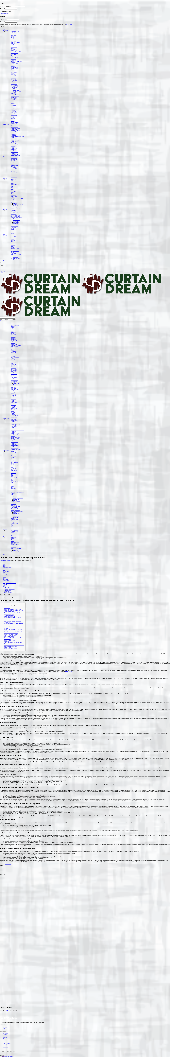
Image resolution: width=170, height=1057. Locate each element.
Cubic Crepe (13, 45)
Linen (4, 1038)
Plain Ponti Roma (14, 86)
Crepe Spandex (14, 44)
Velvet (12, 175)
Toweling (13, 118)
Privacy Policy (6, 1044)
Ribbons (12, 193)
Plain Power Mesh (14, 85)
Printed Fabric (6, 1034)
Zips (11, 202)
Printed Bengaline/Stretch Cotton (17, 136)
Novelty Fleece (14, 166)
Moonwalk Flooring (15, 226)
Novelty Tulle (16, 90)
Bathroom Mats (14, 243)
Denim (12, 48)
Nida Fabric (13, 74)
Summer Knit (13, 113)
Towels (12, 259)
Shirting (12, 107)
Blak (3, 594)
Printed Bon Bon (14, 127)
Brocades (13, 142)
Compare (2, 1056)
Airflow (12, 34)
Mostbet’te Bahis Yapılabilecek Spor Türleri (13, 612)
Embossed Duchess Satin (16, 51)
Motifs (12, 189)
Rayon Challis (14, 133)
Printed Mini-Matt (14, 152)
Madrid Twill (13, 71)
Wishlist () (2, 272)
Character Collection (15, 248)
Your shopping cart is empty (6, 262)
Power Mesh (13, 131)
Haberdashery (5, 1036)
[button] (2, 1054)
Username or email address (6, 6)
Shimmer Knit (14, 106)
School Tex (13, 99)
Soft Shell (13, 171)
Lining (12, 69)
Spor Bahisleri (7, 608)
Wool (12, 201)
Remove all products (8, 1056)
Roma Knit (13, 170)
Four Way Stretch (14, 57)
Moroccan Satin (14, 72)
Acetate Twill (13, 32)
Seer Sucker (13, 105)
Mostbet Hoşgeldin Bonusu (9, 625)
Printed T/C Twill (14, 148)
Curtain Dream (6, 560)
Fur (11, 161)
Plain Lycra (13, 82)
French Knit (13, 59)
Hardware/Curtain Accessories (17, 217)
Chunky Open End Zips (18, 204)
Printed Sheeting (14, 229)
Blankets (12, 246)
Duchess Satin (14, 50)
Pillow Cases (13, 253)
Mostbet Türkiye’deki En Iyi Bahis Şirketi (12, 609)
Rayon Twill (13, 94)
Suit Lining (13, 146)
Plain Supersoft (14, 87)
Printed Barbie (14, 135)
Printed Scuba (13, 138)
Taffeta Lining (14, 115)
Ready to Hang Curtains (16, 254)
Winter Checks (14, 177)
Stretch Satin (13, 111)
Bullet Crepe (13, 38)
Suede (12, 173)
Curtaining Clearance (15, 216)
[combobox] (18, 317)
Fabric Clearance (14, 53)
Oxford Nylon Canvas (15, 212)
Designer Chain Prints (15, 143)
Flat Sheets (15, 257)
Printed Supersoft (14, 141)
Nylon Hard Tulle (17, 91)
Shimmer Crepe (14, 102)
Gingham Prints (14, 125)
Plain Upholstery (14, 236)
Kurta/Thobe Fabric (15, 63)
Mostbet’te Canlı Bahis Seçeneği (10, 648)
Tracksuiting (13, 174)
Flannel (12, 56)
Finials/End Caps (16, 220)
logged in (7, 1010)
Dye (11, 185)
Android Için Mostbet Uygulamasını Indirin (13, 642)
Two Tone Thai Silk (15, 122)
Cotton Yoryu (13, 43)
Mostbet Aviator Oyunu (9, 614)
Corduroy (13, 160)
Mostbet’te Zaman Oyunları (9, 640)
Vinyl (12, 241)
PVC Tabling (13, 227)
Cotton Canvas (14, 211)
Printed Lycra (13, 149)
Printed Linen (13, 137)
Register (2, 26)
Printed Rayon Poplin (15, 155)
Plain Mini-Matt (14, 84)
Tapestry (12, 239)
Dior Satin (13, 49)
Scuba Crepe (13, 100)
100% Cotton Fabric (15, 31)
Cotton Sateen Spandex (15, 42)
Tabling (12, 228)
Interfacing (13, 62)
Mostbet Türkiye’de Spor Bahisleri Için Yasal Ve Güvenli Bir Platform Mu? (14, 611)
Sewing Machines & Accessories (17, 198)
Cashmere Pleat (14, 159)
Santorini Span (14, 97)
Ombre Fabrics (14, 76)
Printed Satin (13, 153)
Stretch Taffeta (14, 112)
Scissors (12, 197)
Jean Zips (15, 206)
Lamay (12, 65)
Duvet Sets (13, 249)
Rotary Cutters (14, 196)
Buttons (12, 181)
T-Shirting (13, 121)
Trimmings (13, 199)
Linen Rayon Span (15, 67)
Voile (12, 232)
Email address (3, 19)
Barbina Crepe (14, 36)
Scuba (12, 104)
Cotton (12, 183)
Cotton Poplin (13, 41)
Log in (9, 11)
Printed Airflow (14, 134)
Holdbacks (15, 223)
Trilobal (12, 119)
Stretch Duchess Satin (15, 110)
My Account (5, 1047)
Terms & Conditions (7, 1043)
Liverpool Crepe (14, 68)
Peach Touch (13, 78)
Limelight (13, 66)
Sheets (12, 255)
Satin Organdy (14, 98)
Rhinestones (13, 195)
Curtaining (5, 1037)
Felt (11, 55)
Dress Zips (15, 203)
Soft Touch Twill (14, 172)
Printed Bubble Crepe (15, 128)
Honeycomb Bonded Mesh (16, 61)
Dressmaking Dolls (15, 184)
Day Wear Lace (14, 47)
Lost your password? (4, 13)
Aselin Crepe (13, 35)
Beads (12, 180)
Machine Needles (14, 187)
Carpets (12, 247)
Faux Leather (13, 54)
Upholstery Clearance (15, 240)
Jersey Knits (13, 162)
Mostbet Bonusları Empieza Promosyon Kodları (14, 645)
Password (2, 8)
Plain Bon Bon (14, 80)
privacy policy (69, 24)
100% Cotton (13, 210)
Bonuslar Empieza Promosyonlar (11, 635)
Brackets (15, 218)
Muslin (12, 73)
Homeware (13, 252)
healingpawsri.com (69, 671)
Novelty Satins (14, 75)
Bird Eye (12, 37)
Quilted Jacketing (14, 168)
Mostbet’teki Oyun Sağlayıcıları (10, 616)
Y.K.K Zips (13, 191)
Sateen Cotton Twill (15, 96)
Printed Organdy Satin (15, 130)
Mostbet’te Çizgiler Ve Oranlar (10, 643)
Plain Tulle (13, 88)
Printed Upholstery (15, 237)
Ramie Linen (13, 93)
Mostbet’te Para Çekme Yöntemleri (11, 634)
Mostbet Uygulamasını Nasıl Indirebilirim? (13, 631)
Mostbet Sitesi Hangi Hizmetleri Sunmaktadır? (13, 637)
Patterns (12, 192)
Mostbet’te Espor (7, 647)
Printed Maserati (14, 150)
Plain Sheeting (14, 214)
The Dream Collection (15, 258)
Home (1, 560)
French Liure (13, 60)
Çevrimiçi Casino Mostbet (9, 615)
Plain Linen (13, 81)
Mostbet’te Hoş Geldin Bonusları (11, 633)
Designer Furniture (15, 251)
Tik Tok (12, 117)
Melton (12, 164)
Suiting (12, 147)
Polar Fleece (13, 167)
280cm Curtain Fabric (15, 215)
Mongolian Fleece (14, 165)
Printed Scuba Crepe (15, 140)
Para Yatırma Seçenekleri (9, 636)
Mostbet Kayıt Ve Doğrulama (10, 620)
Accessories (13, 179)
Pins (11, 190)
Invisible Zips (16, 205)
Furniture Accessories (15, 208)
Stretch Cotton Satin (15, 109)
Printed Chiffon (14, 129)
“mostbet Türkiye (7, 639)
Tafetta (12, 230)
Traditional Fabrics (14, 154)
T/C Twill (13, 116)
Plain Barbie (13, 79)
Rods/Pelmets (16, 222)
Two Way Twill (14, 123)
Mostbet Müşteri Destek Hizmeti (10, 646)
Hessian (12, 224)
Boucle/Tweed (14, 158)
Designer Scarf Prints (15, 144)
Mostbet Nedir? (7, 641)
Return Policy (5, 1045)
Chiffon (12, 39)
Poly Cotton (13, 92)
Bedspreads (13, 245)
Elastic (12, 186)
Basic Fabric (5, 1033)
